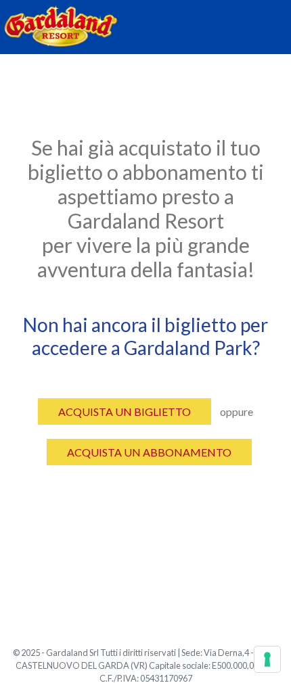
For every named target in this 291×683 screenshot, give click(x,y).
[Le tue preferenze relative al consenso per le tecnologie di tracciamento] (267, 659)
